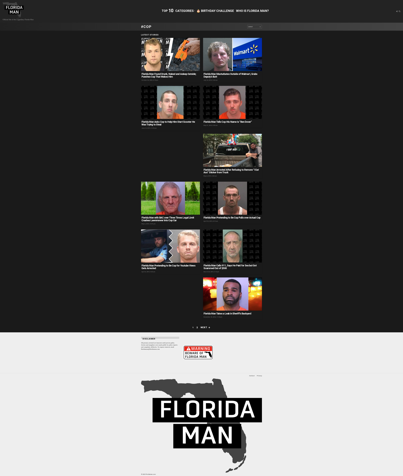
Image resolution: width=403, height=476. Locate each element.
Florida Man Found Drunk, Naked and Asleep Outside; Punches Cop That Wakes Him (168, 75)
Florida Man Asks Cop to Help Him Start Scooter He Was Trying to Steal (168, 123)
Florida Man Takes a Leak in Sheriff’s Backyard (227, 313)
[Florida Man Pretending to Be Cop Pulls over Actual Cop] (232, 198)
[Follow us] (397, 11)
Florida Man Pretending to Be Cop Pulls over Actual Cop (231, 217)
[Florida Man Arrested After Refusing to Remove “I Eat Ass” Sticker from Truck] (232, 150)
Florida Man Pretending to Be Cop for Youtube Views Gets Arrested (168, 267)
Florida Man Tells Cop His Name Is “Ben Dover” (227, 121)
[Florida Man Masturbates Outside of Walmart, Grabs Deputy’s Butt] (232, 54)
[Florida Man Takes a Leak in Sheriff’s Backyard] (232, 294)
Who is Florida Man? (252, 11)
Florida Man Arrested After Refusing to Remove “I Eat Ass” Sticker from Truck (231, 171)
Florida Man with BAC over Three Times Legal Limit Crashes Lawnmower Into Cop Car (167, 219)
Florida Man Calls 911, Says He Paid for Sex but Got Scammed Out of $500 (230, 267)
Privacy (259, 376)
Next (204, 327)
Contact (252, 376)
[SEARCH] (399, 11)
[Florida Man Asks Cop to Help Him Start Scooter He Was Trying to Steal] (170, 102)
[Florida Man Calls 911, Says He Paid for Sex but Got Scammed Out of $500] (232, 246)
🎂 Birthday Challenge (215, 11)
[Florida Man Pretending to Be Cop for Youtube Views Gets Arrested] (170, 246)
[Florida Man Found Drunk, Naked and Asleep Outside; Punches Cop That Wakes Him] (170, 54)
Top (167, 10)
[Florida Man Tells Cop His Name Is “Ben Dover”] (232, 102)
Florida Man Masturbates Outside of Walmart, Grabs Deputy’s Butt (230, 75)
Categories (184, 11)
